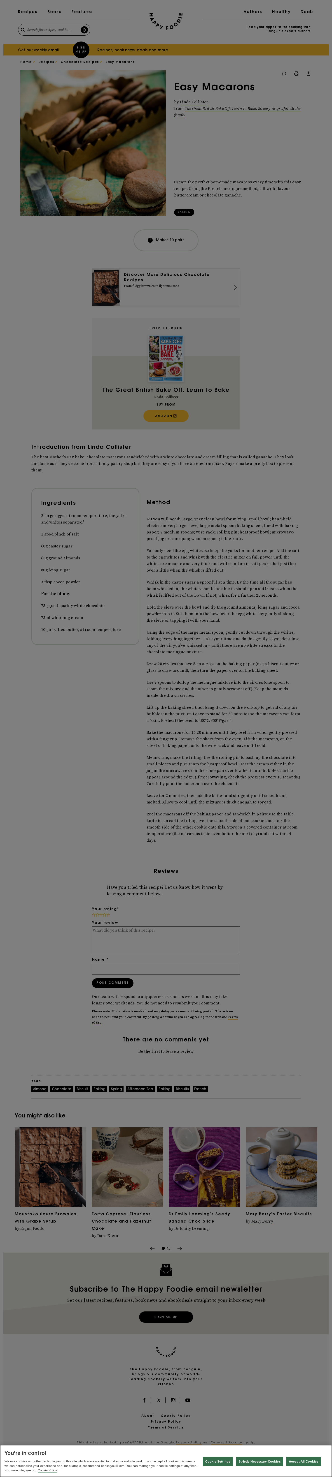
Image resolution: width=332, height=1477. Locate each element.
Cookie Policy (47, 1470)
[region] (166, 1461)
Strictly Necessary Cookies (259, 1461)
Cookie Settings (217, 1461)
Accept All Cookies (304, 1461)
